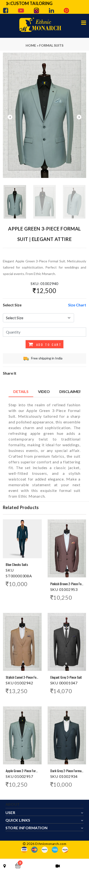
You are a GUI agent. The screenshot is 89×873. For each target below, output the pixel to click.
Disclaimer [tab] (70, 391)
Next (79, 117)
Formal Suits (51, 45)
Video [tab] (44, 391)
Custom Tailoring (31, 3)
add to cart (48, 345)
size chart (77, 305)
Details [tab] (20, 391)
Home (31, 45)
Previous (10, 117)
